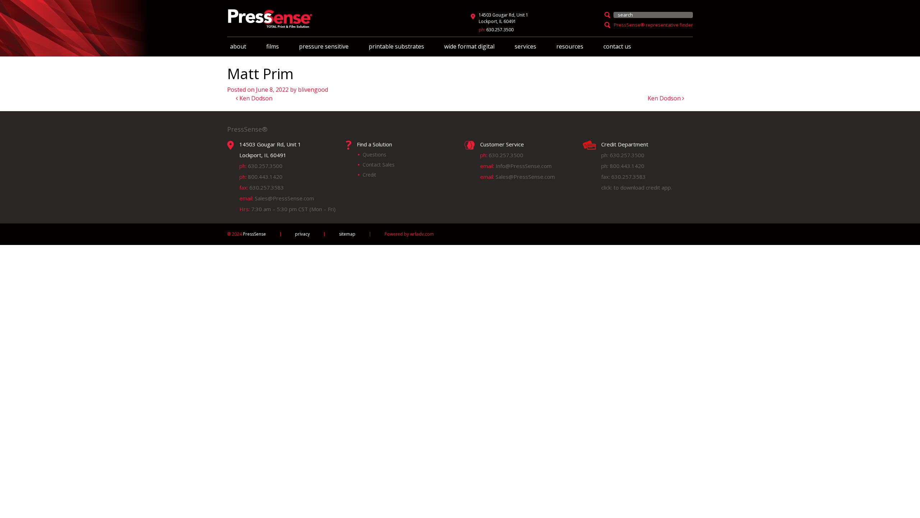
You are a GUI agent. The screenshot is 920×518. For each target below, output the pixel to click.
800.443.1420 (265, 176)
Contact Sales (379, 164)
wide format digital (469, 46)
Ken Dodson (255, 98)
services (525, 46)
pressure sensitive (324, 46)
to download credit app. (642, 187)
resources (569, 46)
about (238, 46)
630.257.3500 (500, 30)
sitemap (347, 234)
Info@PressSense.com (524, 165)
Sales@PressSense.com (284, 198)
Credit (369, 174)
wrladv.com (422, 234)
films (272, 46)
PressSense (246, 234)
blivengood (313, 90)
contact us (617, 46)
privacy (302, 234)
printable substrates (396, 46)
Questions (374, 154)
